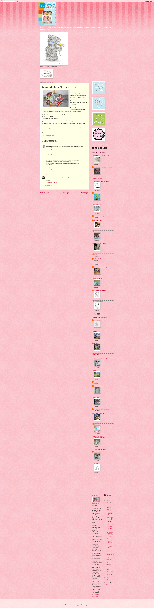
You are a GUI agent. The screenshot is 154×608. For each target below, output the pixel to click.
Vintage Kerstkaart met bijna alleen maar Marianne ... (110, 512)
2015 (107, 498)
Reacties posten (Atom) (52, 196)
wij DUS (96, 463)
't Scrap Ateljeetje (98, 452)
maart (108, 569)
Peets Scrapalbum (98, 320)
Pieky (95, 331)
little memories (97, 263)
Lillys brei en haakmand (100, 259)
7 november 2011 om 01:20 (52, 170)
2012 (107, 500)
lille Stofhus (97, 255)
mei (108, 564)
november (109, 507)
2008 (107, 582)
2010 (107, 577)
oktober (109, 552)
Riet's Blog (96, 343)
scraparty (96, 370)
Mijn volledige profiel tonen (95, 595)
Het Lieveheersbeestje (99, 216)
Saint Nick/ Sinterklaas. (110, 529)
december (109, 505)
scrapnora (96, 397)
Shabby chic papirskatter (100, 449)
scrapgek (96, 382)
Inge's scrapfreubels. (99, 232)
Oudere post (85, 193)
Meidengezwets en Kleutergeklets (102, 267)
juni (108, 562)
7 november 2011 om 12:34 (52, 182)
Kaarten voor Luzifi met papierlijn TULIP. (110, 519)
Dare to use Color (98, 178)
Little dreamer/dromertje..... (110, 525)
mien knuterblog (98, 278)
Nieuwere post (44, 193)
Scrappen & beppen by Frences (101, 409)
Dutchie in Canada (98, 193)
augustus (109, 557)
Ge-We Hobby (97, 204)
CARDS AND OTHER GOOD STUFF (103, 167)
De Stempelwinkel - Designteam (101, 181)
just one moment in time (100, 243)
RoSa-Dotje (97, 355)
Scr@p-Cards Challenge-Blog (101, 359)
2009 (107, 580)
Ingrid (47, 144)
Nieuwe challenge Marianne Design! (109, 547)
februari (109, 571)
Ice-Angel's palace (98, 220)
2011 (107, 503)
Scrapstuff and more (99, 425)
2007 (107, 584)
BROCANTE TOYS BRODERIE (101, 155)
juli (108, 559)
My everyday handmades (100, 290)
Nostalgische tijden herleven (100, 317)
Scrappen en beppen (99, 413)
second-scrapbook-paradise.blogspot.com (99, 436)
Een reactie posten (48, 185)
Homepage (65, 193)
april (108, 567)
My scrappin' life (98, 313)
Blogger (86, 605)
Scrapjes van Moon (98, 386)
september (109, 554)
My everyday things (98, 301)
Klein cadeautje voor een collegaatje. (110, 540)
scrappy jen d (97, 503)
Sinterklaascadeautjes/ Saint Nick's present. (110, 534)
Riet (47, 175)
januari (109, 574)
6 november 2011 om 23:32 (52, 150)
